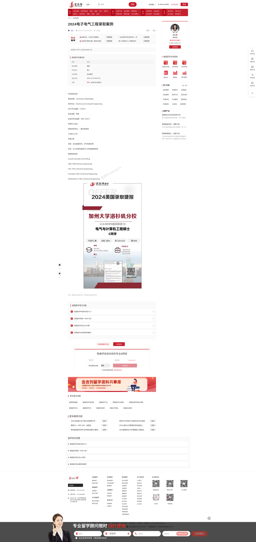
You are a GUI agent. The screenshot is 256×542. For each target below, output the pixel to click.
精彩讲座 (126, 14)
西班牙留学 (125, 483)
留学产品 (119, 11)
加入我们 (139, 504)
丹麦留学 (124, 485)
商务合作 (139, 491)
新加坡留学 (110, 480)
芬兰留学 (124, 498)
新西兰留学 (95, 503)
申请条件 (175, 90)
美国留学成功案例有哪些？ (79, 464)
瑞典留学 (124, 496)
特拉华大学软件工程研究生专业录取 (132, 421)
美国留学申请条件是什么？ (79, 444)
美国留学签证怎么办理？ (78, 457)
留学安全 (170, 11)
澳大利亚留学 (95, 501)
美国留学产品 (103, 402)
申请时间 (166, 99)
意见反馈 (139, 485)
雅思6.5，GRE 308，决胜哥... (81, 425)
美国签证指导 (100, 408)
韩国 (88, 14)
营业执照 (139, 496)
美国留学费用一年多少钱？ (79, 451)
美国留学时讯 (87, 408)
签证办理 (184, 94)
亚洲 (97, 14)
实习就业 (170, 14)
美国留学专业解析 (118, 402)
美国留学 (94, 480)
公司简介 (139, 480)
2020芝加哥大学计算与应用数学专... (83, 421)
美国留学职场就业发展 (136, 402)
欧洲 (93, 14)
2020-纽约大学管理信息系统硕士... (131, 425)
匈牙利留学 (125, 506)
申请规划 (166, 104)
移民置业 (178, 14)
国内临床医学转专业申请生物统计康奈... (85, 430)
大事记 (139, 488)
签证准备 (156, 14)
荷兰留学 (124, 501)
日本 (100, 11)
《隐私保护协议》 (118, 370)
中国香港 (109, 503)
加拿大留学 (95, 483)
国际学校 (119, 14)
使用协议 (139, 493)
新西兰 (75, 14)
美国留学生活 (73, 408)
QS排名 (174, 104)
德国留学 (124, 491)
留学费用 (166, 90)
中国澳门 (109, 506)
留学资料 (149, 11)
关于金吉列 (174, 4)
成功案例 (126, 11)
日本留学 (109, 493)
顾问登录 (139, 501)
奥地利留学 (125, 509)
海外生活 (178, 11)
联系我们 (139, 483)
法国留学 (124, 488)
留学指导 (183, 104)
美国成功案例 (128, 408)
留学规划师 (84, 11)
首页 (69, 18)
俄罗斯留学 (125, 511)
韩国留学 (109, 496)
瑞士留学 (124, 504)
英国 (91, 11)
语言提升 (156, 11)
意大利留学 (125, 480)
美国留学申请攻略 (88, 402)
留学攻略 (76, 11)
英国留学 (94, 490)
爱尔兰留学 (95, 493)
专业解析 (175, 99)
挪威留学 (124, 493)
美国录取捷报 (73, 402)
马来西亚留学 (110, 483)
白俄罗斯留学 (125, 514)
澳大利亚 (82, 14)
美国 (95, 11)
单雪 (71, 31)
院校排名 (134, 11)
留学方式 (175, 94)
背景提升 (184, 90)
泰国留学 (109, 485)
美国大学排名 (114, 408)
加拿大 (106, 11)
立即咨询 (119, 344)
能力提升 (149, 14)
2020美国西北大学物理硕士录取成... (132, 430)
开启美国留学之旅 (103, 344)
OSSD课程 (134, 14)
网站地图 (139, 498)
